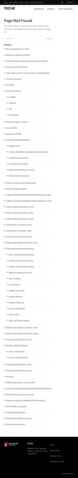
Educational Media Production (17, 345)
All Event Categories (13, 90)
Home (5, 2)
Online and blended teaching (19, 320)
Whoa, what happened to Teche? (17, 49)
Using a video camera (16, 351)
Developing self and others (18, 163)
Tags (10, 108)
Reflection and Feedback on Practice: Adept (22, 327)
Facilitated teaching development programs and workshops (27, 61)
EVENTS (50, 9)
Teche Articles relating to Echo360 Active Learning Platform (28, 73)
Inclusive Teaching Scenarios (16, 188)
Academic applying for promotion (21, 260)
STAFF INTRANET (65, 9)
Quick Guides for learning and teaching (20, 394)
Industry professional (16, 302)
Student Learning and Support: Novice (20, 206)
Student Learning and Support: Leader (20, 218)
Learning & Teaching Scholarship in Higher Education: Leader (29, 200)
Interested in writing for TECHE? (18, 55)
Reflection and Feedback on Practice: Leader (22, 333)
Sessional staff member (17, 308)
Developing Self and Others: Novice (19, 339)
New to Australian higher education (21, 254)
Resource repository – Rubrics (17, 121)
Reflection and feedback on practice (21, 169)
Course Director (14, 284)
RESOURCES (39, 9)
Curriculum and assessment (18, 157)
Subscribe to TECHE (37, 2)
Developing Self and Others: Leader (19, 370)
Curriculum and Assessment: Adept (18, 230)
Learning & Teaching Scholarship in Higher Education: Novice (29, 388)
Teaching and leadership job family (21, 266)
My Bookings (14, 114)
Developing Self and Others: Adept (18, 364)
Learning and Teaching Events (17, 67)
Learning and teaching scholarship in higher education (28, 151)
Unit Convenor (14, 314)
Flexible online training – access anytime (20, 382)
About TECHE (13, 2)
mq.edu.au (10, 376)
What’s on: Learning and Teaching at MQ (21, 182)
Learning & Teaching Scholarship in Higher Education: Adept (28, 194)
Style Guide (10, 84)
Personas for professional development (20, 248)
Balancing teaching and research (20, 272)
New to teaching (14, 278)
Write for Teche (24, 2)
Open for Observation (14, 79)
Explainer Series (14, 145)
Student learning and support (19, 175)
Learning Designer (15, 296)
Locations (12, 97)
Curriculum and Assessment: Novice (19, 224)
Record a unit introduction (18, 357)
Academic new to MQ (17, 290)
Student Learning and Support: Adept (19, 212)
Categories (12, 102)
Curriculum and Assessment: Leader (19, 236)
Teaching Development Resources (18, 139)
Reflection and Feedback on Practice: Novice (22, 242)
